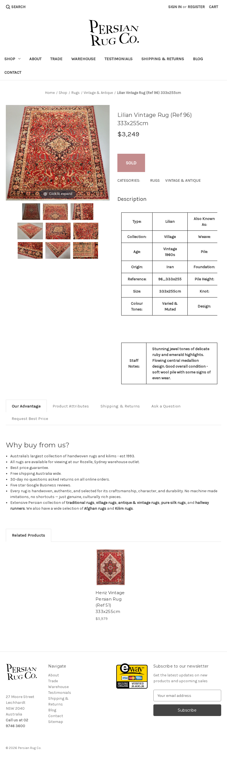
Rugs (155, 180)
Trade (56, 58)
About (35, 58)
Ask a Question (165, 406)
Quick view (110, 567)
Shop (9, 58)
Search (18, 6)
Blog (198, 58)
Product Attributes (71, 406)
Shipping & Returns (162, 58)
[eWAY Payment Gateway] (131, 675)
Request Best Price (30, 418)
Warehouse (83, 58)
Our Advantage (26, 406)
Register (196, 6)
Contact (12, 72)
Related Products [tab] (28, 535)
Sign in (175, 6)
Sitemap (55, 721)
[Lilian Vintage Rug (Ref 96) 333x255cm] (31, 211)
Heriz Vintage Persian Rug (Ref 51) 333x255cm (110, 602)
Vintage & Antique (183, 180)
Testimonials (119, 58)
